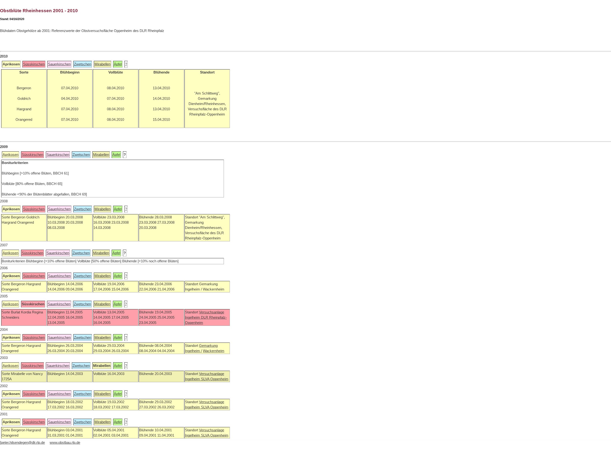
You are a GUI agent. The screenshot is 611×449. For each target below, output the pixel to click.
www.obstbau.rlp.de (65, 442)
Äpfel (118, 64)
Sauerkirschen (59, 64)
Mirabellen (103, 64)
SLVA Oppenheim (214, 379)
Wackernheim (213, 351)
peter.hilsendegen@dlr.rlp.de (23, 442)
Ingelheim (193, 317)
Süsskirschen (34, 64)
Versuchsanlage (211, 312)
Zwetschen (82, 64)
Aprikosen (10, 155)
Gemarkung (208, 346)
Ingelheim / (193, 351)
